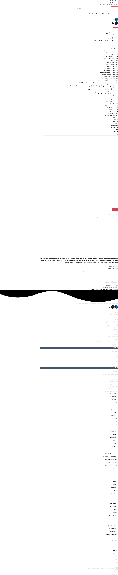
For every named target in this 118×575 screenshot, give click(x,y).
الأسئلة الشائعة (114, 125)
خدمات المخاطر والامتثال (112, 107)
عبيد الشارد (114, 481)
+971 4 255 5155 (114, 314)
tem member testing (112, 540)
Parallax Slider (113, 487)
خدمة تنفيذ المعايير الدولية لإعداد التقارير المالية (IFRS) (105, 40)
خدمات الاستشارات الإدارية (112, 62)
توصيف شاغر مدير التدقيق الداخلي (110, 459)
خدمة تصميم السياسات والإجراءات (110, 50)
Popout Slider (113, 493)
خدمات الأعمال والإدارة (113, 44)
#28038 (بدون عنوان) (112, 393)
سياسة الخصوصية (113, 500)
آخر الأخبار (115, 562)
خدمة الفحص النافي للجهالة (112, 52)
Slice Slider (114, 522)
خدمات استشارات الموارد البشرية (110, 58)
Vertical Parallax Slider (112, 547)
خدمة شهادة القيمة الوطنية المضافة (110, 115)
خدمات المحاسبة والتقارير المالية (110, 33)
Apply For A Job (113, 409)
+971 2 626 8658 (114, 334)
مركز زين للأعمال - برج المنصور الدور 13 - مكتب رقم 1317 (104, 341)
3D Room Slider (113, 396)
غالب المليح (114, 434)
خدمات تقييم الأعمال (113, 48)
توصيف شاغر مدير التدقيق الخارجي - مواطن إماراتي (107, 453)
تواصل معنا (90, 13)
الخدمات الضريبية (114, 103)
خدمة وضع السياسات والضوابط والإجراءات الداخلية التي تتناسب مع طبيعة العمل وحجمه (98, 82)
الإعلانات (116, 564)
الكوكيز (115, 421)
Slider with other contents (111, 525)
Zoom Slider (114, 553)
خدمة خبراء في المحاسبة (112, 66)
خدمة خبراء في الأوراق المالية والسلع (109, 78)
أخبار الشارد (115, 560)
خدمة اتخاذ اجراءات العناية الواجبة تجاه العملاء (108, 93)
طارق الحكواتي (113, 537)
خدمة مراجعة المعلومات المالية (111, 99)
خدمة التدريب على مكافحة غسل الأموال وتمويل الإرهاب (105, 92)
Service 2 (114, 512)
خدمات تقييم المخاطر (113, 109)
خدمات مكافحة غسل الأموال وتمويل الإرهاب (108, 80)
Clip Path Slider (113, 415)
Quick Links (115, 347)
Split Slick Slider (113, 531)
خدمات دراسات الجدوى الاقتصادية (110, 56)
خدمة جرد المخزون (113, 42)
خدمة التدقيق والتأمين (113, 95)
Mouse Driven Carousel (111, 475)
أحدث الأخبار (115, 364)
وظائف (116, 123)
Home (115, 443)
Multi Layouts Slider (112, 478)
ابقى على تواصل (114, 127)
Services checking (112, 515)
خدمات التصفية (114, 60)
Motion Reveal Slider (112, 471)
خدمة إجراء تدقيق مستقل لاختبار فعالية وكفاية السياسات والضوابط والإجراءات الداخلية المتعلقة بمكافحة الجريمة (93, 86)
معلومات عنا (115, 13)
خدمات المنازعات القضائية (112, 64)
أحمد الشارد (114, 402)
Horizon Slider (113, 446)
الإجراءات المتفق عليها (113, 97)
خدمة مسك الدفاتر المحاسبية (111, 35)
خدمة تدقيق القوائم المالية (112, 101)
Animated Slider (113, 406)
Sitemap (114, 518)
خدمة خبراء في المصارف (112, 68)
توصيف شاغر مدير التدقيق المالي (110, 468)
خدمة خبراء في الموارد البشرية (111, 76)
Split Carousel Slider (112, 528)
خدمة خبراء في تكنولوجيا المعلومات (110, 74)
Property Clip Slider (112, 503)
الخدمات (108, 13)
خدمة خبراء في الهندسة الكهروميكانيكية (109, 72)
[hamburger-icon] (115, 27)
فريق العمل (102, 13)
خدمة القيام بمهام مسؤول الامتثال (110, 88)
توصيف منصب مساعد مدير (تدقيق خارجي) (109, 465)
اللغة (85, 13)
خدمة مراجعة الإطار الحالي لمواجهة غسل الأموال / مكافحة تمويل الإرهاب (101, 90)
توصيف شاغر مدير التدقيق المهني (110, 462)
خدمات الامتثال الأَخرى (113, 113)
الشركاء (97, 13)
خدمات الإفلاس (114, 46)
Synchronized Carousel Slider (110, 534)
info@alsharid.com (113, 317)
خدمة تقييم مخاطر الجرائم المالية (110, 84)
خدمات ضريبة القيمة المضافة (111, 105)
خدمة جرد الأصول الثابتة (112, 38)
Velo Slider (114, 544)
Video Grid (114, 550)
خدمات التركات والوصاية (112, 54)
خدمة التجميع (115, 37)
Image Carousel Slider (112, 449)
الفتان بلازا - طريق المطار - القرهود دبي (110, 322)
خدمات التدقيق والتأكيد (113, 384)
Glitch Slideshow (113, 437)
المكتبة (116, 361)
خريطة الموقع (115, 574)
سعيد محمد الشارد (113, 506)
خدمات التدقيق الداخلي (113, 111)
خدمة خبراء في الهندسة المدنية (111, 70)
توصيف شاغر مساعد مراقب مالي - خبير (109, 456)
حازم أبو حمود (114, 440)
